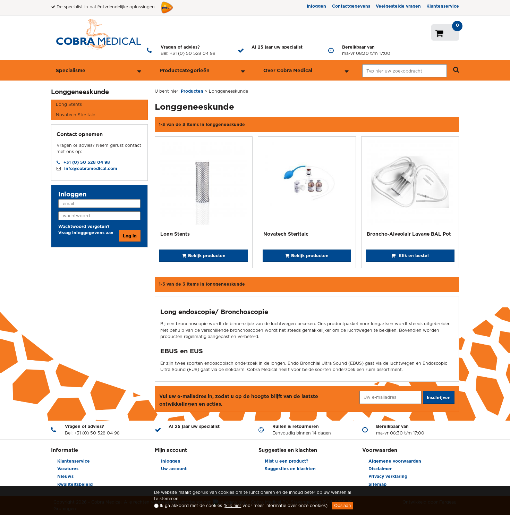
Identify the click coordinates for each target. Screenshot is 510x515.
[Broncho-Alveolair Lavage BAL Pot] (410, 184)
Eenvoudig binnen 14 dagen (301, 429)
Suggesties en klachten (290, 468)
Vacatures (67, 468)
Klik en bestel (413, 255)
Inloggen (316, 6)
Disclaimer (380, 468)
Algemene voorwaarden (394, 461)
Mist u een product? (286, 461)
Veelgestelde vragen (398, 6)
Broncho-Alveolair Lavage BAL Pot (409, 233)
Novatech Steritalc (75, 114)
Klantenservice (442, 6)
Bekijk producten (207, 255)
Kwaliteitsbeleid (75, 484)
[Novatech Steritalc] (306, 184)
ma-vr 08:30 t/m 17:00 (366, 50)
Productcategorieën (185, 70)
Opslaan (342, 505)
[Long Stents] (203, 184)
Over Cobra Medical (287, 70)
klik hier (233, 505)
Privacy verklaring (387, 476)
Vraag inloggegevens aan (85, 232)
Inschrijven (439, 397)
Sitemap (377, 484)
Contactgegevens (351, 6)
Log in (130, 236)
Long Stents (69, 104)
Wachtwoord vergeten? (84, 226)
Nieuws (65, 476)
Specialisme (70, 70)
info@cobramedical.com (90, 168)
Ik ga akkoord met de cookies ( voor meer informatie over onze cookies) (244, 505)
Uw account (174, 468)
